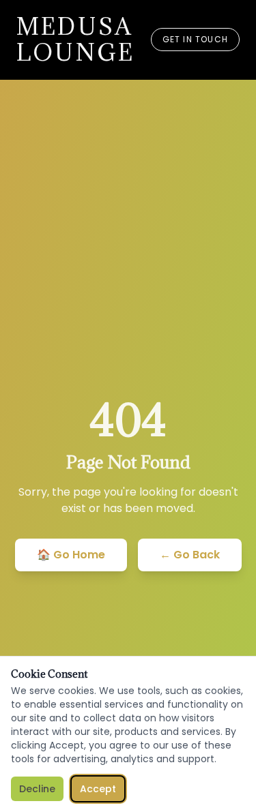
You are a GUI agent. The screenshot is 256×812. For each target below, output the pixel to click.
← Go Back (190, 554)
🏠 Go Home (71, 554)
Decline (37, 789)
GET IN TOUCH (195, 39)
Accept (98, 789)
